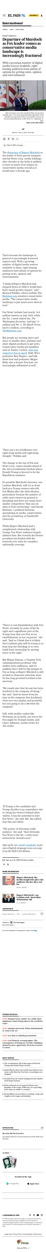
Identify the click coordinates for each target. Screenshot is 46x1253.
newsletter (7, 1128)
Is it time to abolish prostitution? (22, 1036)
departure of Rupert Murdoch (23, 152)
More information (7, 925)
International (12, 23)
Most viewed (8, 1058)
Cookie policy (37, 1234)
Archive (5, 1153)
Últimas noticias (9, 1014)
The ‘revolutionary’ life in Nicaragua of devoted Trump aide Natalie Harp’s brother (22, 1064)
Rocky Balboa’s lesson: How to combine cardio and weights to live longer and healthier (23, 1095)
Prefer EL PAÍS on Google (15, 145)
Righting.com (9, 296)
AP (23, 129)
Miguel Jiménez (21, 887)
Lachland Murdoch (29, 914)
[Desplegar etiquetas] (42, 913)
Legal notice (8, 1234)
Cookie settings (27, 1234)
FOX (18, 914)
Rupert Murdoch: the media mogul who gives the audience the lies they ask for (30, 881)
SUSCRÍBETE (34, 15)
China (11, 29)
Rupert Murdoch (8, 914)
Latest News (19, 29)
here (35, 930)
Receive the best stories (13, 1133)
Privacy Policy (17, 1234)
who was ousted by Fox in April (20, 351)
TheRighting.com (11, 330)
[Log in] (42, 15)
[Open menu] (4, 15)
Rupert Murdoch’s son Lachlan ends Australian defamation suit (28, 897)
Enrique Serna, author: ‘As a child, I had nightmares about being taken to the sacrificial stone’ (22, 1021)
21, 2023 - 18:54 (26, 132)
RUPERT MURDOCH (9, 36)
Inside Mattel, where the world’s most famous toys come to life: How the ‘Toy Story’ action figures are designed (23, 1072)
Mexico (5, 29)
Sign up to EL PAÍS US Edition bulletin (20, 860)
